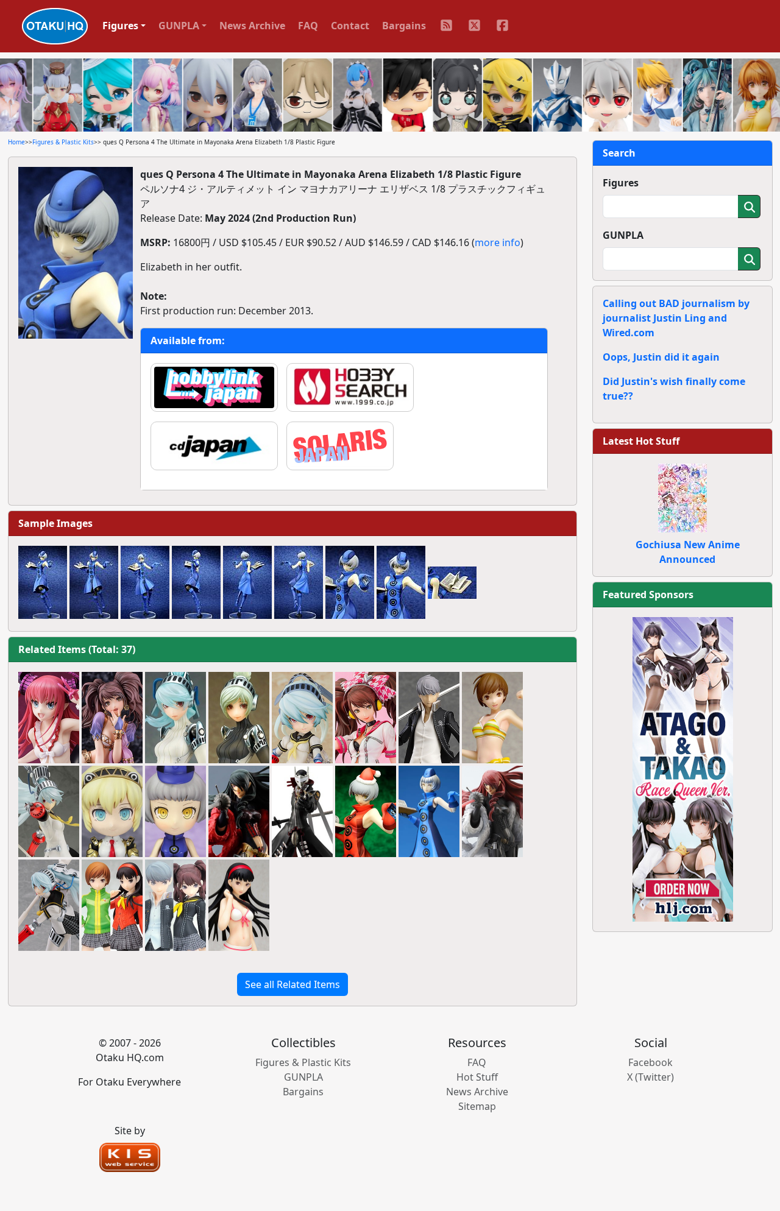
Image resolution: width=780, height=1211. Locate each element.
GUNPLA (623, 235)
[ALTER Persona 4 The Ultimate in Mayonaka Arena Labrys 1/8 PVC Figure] (48, 811)
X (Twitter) (650, 1077)
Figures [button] (120, 25)
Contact (350, 25)
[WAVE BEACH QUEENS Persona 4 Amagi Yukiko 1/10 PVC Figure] (238, 905)
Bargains (404, 25)
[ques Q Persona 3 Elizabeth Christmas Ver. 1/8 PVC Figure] (365, 811)
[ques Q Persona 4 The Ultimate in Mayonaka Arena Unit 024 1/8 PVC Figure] (238, 717)
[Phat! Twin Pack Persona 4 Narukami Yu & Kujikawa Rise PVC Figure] (175, 905)
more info (497, 242)
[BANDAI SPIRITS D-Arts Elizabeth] (429, 811)
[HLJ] (683, 768)
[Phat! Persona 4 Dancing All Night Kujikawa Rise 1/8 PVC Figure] (365, 717)
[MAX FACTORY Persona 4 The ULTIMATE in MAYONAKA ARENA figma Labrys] (48, 905)
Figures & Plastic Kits (63, 142)
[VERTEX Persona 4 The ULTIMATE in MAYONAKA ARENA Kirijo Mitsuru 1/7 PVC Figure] (492, 811)
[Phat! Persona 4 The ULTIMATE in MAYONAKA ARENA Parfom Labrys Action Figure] (302, 717)
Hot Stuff (477, 1077)
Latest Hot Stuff (641, 441)
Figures (621, 182)
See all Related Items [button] (292, 984)
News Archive (252, 25)
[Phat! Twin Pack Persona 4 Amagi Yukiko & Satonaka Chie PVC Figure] (112, 905)
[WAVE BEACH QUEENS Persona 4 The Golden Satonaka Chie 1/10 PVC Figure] (492, 717)
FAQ (308, 25)
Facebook (650, 1062)
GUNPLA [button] (178, 25)
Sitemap (477, 1106)
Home (16, 142)
